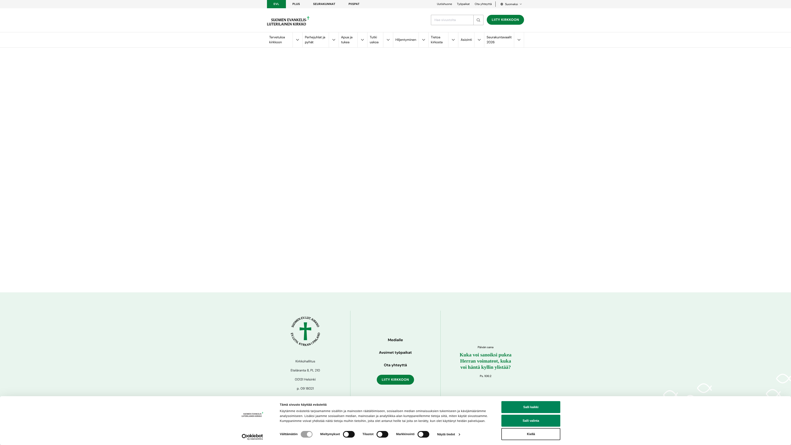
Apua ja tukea (346, 39)
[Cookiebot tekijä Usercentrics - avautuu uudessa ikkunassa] (252, 437)
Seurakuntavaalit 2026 (499, 39)
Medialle (395, 339)
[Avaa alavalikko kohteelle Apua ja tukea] (362, 39)
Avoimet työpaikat (395, 352)
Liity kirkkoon (505, 20)
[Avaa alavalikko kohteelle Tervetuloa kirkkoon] (297, 39)
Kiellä (531, 434)
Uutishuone (444, 4)
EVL (276, 4)
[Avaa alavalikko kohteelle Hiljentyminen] (423, 39)
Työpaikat (463, 4)
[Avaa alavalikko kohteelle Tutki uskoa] (388, 39)
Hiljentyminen (406, 39)
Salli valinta (531, 420)
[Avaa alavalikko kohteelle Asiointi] (479, 39)
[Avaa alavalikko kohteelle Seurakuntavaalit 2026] (519, 39)
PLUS (296, 4)
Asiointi (466, 39)
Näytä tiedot (446, 434)
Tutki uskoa (374, 39)
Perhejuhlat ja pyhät (315, 39)
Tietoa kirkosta (437, 39)
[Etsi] (478, 20)
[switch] (349, 434)
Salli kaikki (530, 407)
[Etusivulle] (288, 21)
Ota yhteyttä (483, 4)
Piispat (354, 4)
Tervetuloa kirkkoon (277, 39)
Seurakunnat (324, 4)
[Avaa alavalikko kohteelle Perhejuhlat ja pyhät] (334, 39)
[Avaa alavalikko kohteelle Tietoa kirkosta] (453, 39)
